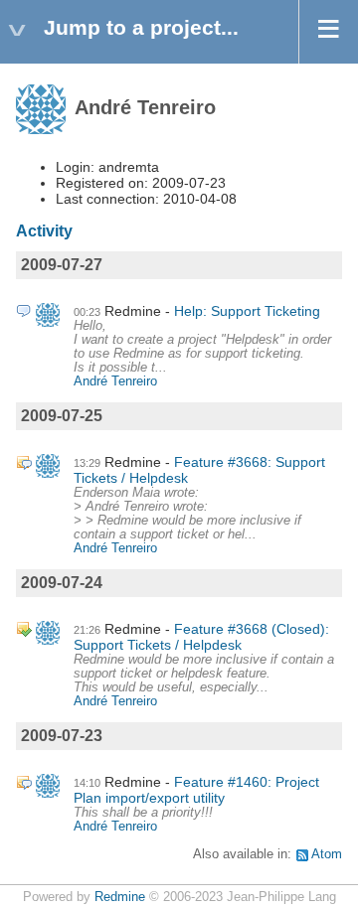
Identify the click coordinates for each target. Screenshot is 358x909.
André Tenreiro (115, 381)
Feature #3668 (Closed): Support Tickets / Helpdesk (201, 637)
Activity (44, 231)
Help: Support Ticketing (247, 311)
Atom (326, 854)
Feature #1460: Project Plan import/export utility (196, 790)
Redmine (119, 897)
